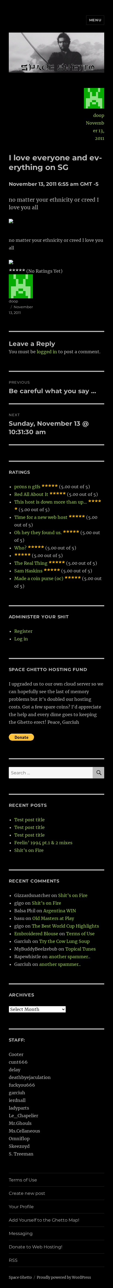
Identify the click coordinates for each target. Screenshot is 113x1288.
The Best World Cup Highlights (65, 926)
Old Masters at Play (53, 918)
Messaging (21, 1233)
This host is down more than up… (50, 502)
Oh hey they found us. (38, 532)
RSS (13, 1260)
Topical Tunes (80, 949)
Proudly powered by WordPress (64, 1277)
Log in (21, 639)
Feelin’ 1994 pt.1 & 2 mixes (43, 842)
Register (23, 631)
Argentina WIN (59, 910)
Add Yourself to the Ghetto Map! (44, 1220)
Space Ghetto (20, 1277)
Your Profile (21, 1206)
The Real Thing (30, 563)
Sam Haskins (28, 571)
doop (98, 115)
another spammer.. (69, 956)
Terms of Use (80, 933)
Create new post (27, 1193)
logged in (47, 351)
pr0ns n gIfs (27, 486)
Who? (20, 548)
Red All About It (31, 494)
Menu (95, 20)
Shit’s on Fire (29, 850)
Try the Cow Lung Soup (64, 941)
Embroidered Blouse (36, 933)
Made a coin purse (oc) (38, 578)
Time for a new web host (40, 517)
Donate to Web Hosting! (35, 1246)
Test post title (29, 819)
